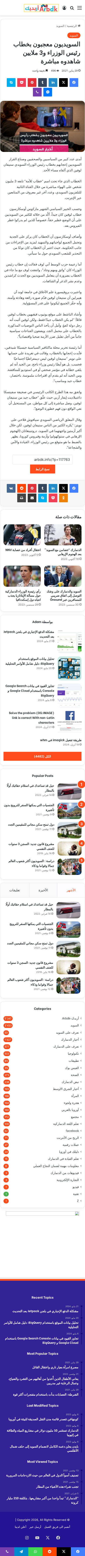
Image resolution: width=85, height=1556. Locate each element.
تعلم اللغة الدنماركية (66, 1124)
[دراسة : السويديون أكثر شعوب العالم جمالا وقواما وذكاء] (70, 867)
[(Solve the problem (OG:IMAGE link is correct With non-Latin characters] (70, 723)
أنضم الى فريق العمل (57, 1526)
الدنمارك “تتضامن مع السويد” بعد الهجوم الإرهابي (63, 551)
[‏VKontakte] (11, 488)
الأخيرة (43, 890)
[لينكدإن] (53, 82)
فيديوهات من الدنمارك (65, 1173)
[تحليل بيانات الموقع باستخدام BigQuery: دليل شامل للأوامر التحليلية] (70, 668)
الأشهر (71, 890)
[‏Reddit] (21, 488)
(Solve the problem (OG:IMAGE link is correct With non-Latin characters (31, 717)
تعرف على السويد (67, 1032)
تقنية (76, 1194)
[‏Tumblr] (42, 82)
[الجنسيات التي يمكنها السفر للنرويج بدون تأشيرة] (70, 811)
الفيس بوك (72, 1068)
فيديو (76, 1187)
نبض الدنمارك (70, 1082)
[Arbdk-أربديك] (41, 7)
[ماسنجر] (47, 92)
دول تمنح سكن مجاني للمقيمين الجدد (31, 824)
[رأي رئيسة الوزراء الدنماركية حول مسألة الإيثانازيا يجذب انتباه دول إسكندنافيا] (22, 576)
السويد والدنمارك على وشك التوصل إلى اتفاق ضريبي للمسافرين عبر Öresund (64, 595)
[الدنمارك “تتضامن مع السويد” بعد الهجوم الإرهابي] (63, 534)
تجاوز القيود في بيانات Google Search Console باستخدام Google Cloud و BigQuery (29, 690)
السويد (60, 26)
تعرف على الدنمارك (66, 1046)
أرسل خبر (35, 1526)
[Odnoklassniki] (63, 498)
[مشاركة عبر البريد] (32, 498)
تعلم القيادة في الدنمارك (63, 1158)
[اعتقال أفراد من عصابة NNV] (22, 534)
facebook (72, 1131)
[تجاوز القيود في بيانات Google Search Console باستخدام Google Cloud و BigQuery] (70, 695)
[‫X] (63, 82)
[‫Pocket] (21, 82)
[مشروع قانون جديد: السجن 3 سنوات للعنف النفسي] (70, 848)
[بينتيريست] (32, 82)
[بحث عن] (72, 9)
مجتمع (75, 1117)
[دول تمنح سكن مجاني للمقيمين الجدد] (70, 830)
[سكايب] (11, 82)
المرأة (75, 1096)
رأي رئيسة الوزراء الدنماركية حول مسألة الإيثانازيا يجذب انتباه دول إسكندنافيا (23, 595)
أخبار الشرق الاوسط (66, 1089)
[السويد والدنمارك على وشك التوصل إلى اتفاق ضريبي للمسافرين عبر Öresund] (63, 576)
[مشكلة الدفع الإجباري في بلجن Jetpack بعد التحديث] (70, 641)
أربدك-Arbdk (70, 1018)
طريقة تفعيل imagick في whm (61, 739)
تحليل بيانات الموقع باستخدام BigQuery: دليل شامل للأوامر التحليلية (29, 661)
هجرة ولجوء (71, 1103)
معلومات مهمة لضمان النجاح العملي (56, 1166)
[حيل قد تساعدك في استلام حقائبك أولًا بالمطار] (70, 791)
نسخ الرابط (43, 469)
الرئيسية (72, 26)
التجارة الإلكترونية (68, 1180)
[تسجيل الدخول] (64, 9)
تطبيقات (74, 1060)
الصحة (75, 1075)
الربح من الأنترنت (68, 1137)
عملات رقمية (71, 1144)
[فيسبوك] (74, 82)
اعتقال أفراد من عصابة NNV (23, 549)
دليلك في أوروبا (69, 1151)
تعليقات (14, 890)
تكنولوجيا (73, 1053)
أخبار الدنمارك (70, 1039)
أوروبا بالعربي (70, 1110)
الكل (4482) (42, 756)
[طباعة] (21, 498)
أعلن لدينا (20, 1526)
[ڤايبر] (37, 92)
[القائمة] (79, 9)
